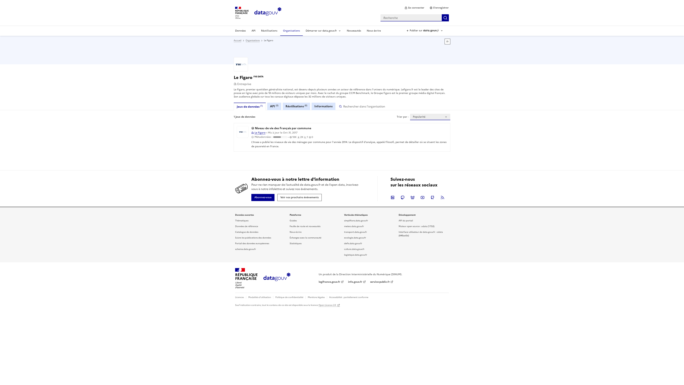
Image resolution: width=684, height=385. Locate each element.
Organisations (291, 31)
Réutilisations (269, 31)
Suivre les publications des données (253, 237)
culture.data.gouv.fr (354, 249)
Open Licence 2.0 (327, 305)
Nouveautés (354, 31)
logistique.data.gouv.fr (355, 254)
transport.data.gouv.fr (355, 232)
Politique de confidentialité (289, 297)
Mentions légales (316, 297)
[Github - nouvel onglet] (432, 197)
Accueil (237, 40)
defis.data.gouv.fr (353, 243)
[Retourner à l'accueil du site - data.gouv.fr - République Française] (276, 278)
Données (240, 31)
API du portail (406, 220)
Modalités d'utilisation (259, 297)
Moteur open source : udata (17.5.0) (416, 226)
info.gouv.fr (355, 282)
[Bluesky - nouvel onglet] (412, 197)
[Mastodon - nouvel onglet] (402, 197)
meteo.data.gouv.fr (354, 226)
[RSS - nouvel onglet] (442, 197)
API (253, 31)
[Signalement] (447, 41)
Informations (323, 106)
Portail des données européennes (252, 243)
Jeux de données (250, 106)
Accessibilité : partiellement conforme (348, 297)
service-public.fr (380, 282)
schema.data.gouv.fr (245, 249)
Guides (293, 220)
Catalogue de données (246, 232)
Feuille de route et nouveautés (305, 226)
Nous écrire (374, 31)
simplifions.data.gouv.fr (356, 220)
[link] (414, 7)
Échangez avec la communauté (305, 237)
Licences (239, 297)
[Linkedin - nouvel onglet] (392, 197)
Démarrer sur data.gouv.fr (321, 31)
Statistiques (296, 243)
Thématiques (241, 220)
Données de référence (246, 226)
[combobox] (414, 17)
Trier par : (403, 117)
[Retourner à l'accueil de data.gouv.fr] (267, 12)
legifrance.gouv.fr (329, 282)
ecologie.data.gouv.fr (355, 237)
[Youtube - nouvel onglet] (422, 197)
